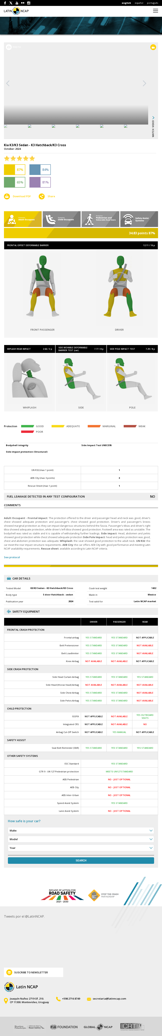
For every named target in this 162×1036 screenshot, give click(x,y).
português (152, 2)
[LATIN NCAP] (18, 11)
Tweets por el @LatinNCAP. (24, 916)
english (126, 2)
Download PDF (22, 196)
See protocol (12, 557)
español (139, 2)
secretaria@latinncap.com (109, 998)
